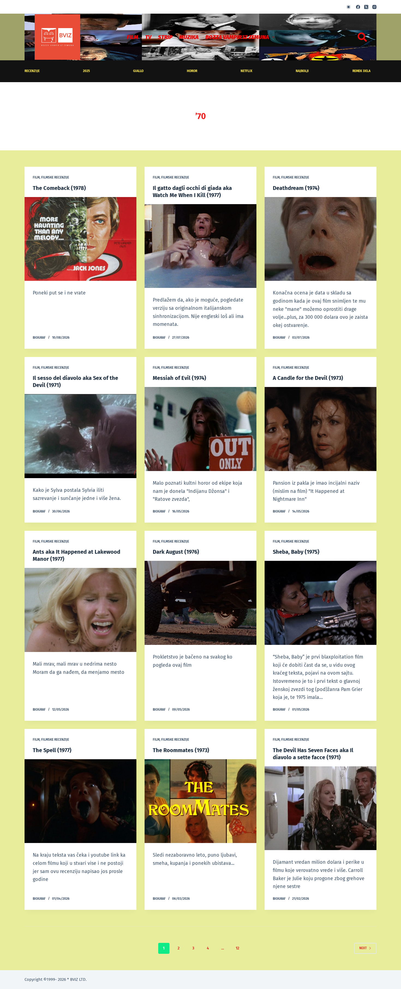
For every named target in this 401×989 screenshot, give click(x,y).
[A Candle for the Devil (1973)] (320, 429)
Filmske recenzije (55, 177)
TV (148, 37)
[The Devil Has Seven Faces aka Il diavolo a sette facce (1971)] (320, 808)
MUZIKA (189, 37)
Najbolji (302, 71)
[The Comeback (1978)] (80, 239)
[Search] (362, 37)
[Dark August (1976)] (200, 603)
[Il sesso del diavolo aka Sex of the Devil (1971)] (80, 436)
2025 (86, 71)
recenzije (32, 71)
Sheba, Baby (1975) (296, 552)
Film (132, 37)
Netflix (246, 71)
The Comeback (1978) (59, 188)
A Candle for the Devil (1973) (308, 378)
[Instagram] (374, 7)
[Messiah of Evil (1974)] (200, 429)
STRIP (165, 37)
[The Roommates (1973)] (200, 801)
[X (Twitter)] (366, 7)
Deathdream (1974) (296, 188)
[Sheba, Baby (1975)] (320, 603)
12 (237, 948)
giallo (138, 71)
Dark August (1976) (176, 552)
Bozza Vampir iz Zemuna (237, 37)
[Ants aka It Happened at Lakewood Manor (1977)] (80, 610)
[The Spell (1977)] (80, 801)
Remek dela (361, 71)
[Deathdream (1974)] (320, 239)
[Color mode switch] (348, 7)
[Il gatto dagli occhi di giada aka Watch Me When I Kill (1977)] (200, 246)
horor (192, 71)
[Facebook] (358, 7)
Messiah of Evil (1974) (179, 378)
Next (363, 948)
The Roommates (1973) (181, 750)
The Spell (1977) (52, 750)
